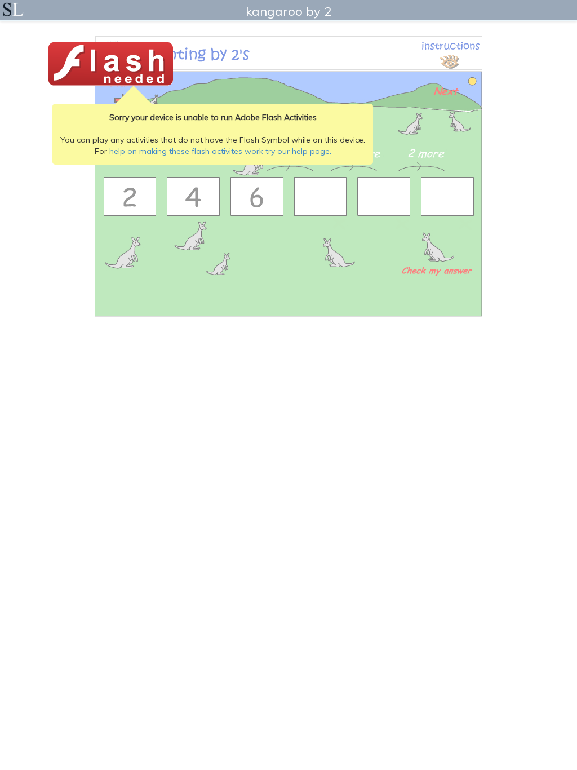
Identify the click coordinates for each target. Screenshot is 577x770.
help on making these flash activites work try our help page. (220, 151)
